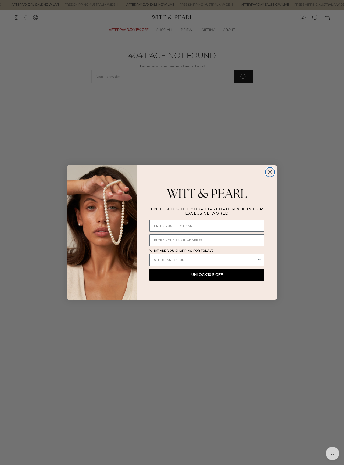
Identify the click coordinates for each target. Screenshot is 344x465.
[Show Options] (259, 260)
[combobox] (205, 260)
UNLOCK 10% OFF (207, 274)
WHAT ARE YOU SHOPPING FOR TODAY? (181, 250)
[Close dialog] (270, 172)
